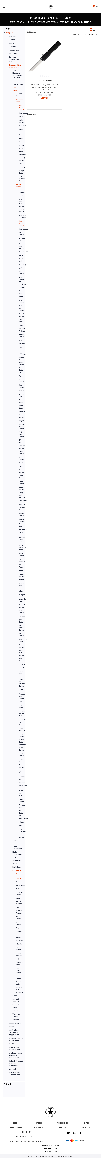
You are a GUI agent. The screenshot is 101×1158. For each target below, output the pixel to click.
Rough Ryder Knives (21, 652)
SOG (20, 164)
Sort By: (76, 34)
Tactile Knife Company (21, 742)
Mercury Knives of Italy (21, 522)
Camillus (21, 287)
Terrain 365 (21, 760)
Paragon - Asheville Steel (21, 597)
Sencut (21, 668)
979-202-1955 (52, 1151)
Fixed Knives (17, 84)
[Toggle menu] (12, 6)
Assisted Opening (19, 94)
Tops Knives (21, 771)
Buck (21, 268)
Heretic (21, 142)
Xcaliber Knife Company (19, 990)
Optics (11, 43)
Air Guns (12, 46)
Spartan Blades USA (21, 713)
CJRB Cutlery (21, 301)
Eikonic (21, 344)
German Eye (21, 395)
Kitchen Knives (15, 841)
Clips (14, 81)
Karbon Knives (21, 452)
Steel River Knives (18, 970)
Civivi (21, 297)
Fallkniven (21, 354)
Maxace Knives (21, 509)
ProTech (21, 616)
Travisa (21, 776)
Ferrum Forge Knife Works (21, 361)
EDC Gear (13, 1044)
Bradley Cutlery (21, 260)
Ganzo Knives (21, 386)
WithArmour (21, 819)
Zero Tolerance (21, 830)
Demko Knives (21, 335)
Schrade (21, 664)
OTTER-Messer (21, 584)
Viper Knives (21, 800)
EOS (20, 347)
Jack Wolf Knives (21, 434)
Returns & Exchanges (26, 1137)
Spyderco (21, 167)
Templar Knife (21, 172)
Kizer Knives (21, 471)
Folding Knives (15, 89)
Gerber (21, 138)
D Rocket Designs (19, 902)
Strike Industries (21, 729)
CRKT (21, 129)
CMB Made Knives (21, 308)
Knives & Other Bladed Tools (15, 66)
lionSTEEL (21, 501)
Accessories (62, 1123)
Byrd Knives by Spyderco (21, 280)
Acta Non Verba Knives (21, 202)
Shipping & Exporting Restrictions (26, 1141)
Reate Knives (21, 634)
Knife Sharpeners (17, 859)
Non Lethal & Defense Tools (15, 1048)
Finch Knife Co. (21, 370)
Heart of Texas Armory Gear (15, 1073)
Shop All (9, 32)
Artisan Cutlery (21, 210)
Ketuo (21, 466)
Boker (21, 116)
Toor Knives (21, 766)
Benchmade (21, 113)
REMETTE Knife (21, 640)
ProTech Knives (21, 159)
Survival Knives (15, 1006)
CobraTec (21, 126)
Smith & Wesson (19, 954)
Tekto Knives (21, 749)
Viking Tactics (21, 794)
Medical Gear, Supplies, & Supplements (14, 1032)
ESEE (21, 350)
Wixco (21, 822)
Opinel (21, 580)
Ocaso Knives (21, 554)
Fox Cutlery (21, 380)
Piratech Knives (21, 606)
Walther (15, 1020)
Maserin (21, 504)
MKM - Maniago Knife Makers (21, 537)
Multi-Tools (16, 867)
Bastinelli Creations (21, 216)
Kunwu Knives (21, 488)
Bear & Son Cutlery (21, 107)
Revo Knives (21, 646)
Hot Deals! (13, 36)
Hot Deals (38, 1127)
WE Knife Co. (21, 813)
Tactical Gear (14, 50)
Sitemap (70, 1156)
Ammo (12, 39)
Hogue (21, 145)
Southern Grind (21, 706)
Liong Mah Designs (21, 495)
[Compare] (56, 55)
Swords (15, 1010)
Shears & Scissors (15, 1000)
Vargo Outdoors (21, 781)
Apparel (12, 1069)
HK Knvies (21, 416)
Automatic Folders (19, 100)
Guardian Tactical (19, 912)
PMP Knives (21, 611)
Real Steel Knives (21, 627)
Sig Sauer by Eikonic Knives (21, 681)
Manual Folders (18, 185)
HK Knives (18, 923)
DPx (20, 340)
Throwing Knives (16, 1015)
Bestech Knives (21, 233)
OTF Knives (17, 870)
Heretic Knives (18, 917)
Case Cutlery (21, 292)
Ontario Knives (21, 575)
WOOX (21, 825)
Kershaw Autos (21, 150)
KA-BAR (20, 441)
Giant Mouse (21, 401)
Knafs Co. (21, 476)
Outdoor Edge (21, 590)
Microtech (21, 154)
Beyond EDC (21, 239)
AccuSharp (21, 196)
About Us (86, 1127)
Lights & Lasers (15, 1023)
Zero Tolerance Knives (21, 178)
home (15, 1123)
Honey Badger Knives (21, 426)
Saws (14, 995)
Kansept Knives (21, 447)
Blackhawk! (21, 252)
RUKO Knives (21, 659)
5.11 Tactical (21, 191)
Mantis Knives (18, 936)
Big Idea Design (21, 246)
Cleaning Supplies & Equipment (16, 1039)
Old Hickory (21, 560)
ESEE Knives (21, 133)
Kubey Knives (21, 482)
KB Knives (21, 458)
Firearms (13, 53)
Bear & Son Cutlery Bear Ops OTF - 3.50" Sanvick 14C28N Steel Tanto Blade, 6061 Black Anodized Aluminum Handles (44, 88)
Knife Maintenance (17, 853)
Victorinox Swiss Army (21, 787)
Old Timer (21, 566)
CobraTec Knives (21, 315)
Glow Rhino (21, 407)
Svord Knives (21, 735)
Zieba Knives (21, 836)
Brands (62, 1127)
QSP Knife (21, 621)
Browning (21, 264)
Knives (86, 1123)
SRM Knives (21, 723)
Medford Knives (21, 514)
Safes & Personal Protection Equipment (16, 1063)
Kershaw (21, 463)
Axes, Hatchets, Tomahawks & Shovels (17, 74)
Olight (21, 570)
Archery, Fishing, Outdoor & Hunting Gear (16, 1055)
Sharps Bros (21, 672)
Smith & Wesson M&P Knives (21, 693)
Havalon (21, 411)
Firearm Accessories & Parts (15, 59)
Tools (11, 1027)
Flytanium (21, 376)
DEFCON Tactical (21, 330)
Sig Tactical (18, 948)
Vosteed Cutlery (21, 806)
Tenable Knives (21, 754)
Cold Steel (21, 320)
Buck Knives (21, 121)
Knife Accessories (17, 847)
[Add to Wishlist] (56, 50)
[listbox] (90, 34)
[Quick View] (56, 44)
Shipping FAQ (26, 1132)
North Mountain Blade (21, 547)
